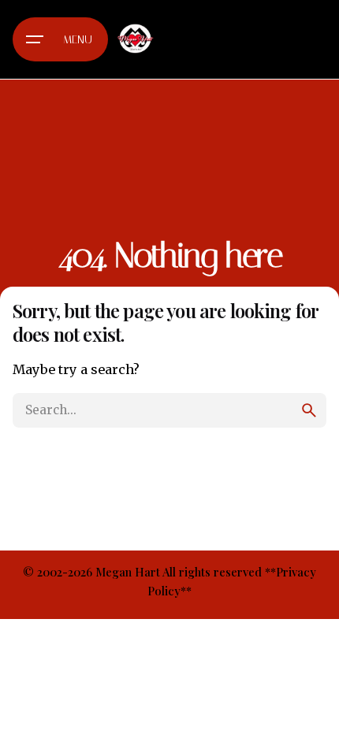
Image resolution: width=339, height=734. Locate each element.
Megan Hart (127, 572)
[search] (309, 410)
